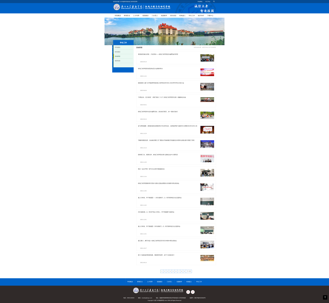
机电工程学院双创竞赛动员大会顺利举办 (150, 68)
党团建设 (145, 15)
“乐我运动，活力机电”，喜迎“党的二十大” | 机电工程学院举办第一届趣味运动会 (162, 97)
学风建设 (117, 47)
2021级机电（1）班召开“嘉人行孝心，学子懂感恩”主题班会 (156, 212)
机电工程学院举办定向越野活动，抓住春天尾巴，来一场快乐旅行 (158, 111)
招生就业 (173, 15)
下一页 (189, 271)
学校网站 (200, 1)
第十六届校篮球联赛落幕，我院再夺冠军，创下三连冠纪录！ (156, 255)
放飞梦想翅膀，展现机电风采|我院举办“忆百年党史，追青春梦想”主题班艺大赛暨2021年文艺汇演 (167, 126)
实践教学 (164, 15)
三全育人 (155, 15)
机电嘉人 (182, 15)
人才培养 (136, 15)
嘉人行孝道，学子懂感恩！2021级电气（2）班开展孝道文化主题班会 (159, 226)
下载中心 (210, 15)
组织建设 (117, 52)
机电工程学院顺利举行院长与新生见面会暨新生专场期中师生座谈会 (158, 183)
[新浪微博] (194, 292)
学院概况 (118, 15)
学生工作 (192, 15)
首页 (203, 47)
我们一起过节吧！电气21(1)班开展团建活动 (151, 169)
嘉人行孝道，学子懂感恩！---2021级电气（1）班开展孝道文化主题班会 (160, 197)
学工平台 (207, 1)
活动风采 (117, 56)
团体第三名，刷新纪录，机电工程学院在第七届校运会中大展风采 (158, 154)
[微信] (188, 292)
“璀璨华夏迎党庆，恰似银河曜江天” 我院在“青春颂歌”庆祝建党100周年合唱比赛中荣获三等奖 (166, 140)
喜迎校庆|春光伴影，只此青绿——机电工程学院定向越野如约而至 (158, 54)
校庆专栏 (201, 15)
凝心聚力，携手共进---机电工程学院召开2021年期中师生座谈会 (157, 240)
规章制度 (117, 60)
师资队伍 (127, 15)
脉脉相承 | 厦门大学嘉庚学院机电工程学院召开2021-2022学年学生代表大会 (161, 83)
